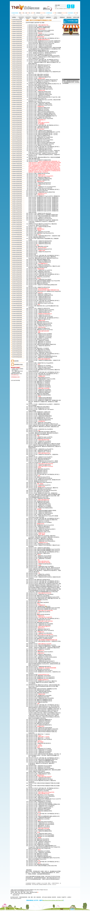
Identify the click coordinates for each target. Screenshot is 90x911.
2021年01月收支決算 (17, 151)
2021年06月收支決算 (17, 142)
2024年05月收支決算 (17, 73)
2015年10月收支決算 (17, 276)
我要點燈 (62, 17)
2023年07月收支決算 (17, 92)
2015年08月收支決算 (17, 280)
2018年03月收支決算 (17, 218)
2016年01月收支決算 (17, 270)
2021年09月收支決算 (17, 136)
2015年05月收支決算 (17, 285)
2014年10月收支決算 (17, 299)
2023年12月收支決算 (17, 82)
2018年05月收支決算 (17, 214)
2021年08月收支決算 (17, 138)
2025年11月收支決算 (17, 37)
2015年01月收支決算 (17, 293)
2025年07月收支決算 (17, 45)
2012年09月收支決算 (17, 349)
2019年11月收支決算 (17, 179)
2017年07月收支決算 (17, 234)
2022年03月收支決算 (17, 124)
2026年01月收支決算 (17, 33)
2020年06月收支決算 (17, 165)
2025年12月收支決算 (17, 35)
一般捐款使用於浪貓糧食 (28, 18)
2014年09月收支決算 (17, 301)
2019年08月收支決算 (17, 185)
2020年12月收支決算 (17, 153)
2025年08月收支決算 (17, 43)
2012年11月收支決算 (17, 345)
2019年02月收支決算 (17, 197)
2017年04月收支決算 (17, 240)
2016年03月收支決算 (17, 266)
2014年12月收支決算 (17, 295)
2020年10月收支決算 (17, 157)
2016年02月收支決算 (17, 268)
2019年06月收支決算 (17, 189)
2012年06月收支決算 (17, 354)
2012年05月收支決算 (17, 356)
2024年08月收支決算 (17, 67)
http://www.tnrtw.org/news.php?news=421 (53, 900)
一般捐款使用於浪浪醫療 (35, 18)
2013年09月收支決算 (17, 325)
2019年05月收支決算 (17, 191)
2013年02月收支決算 (17, 339)
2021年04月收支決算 (17, 145)
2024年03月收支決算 (17, 76)
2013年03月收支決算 (17, 337)
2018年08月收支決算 (17, 209)
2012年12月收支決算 (17, 343)
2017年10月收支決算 (17, 228)
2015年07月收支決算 (17, 282)
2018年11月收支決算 (17, 203)
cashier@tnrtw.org (14, 374)
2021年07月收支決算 (17, 140)
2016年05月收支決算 (17, 262)
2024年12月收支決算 (17, 59)
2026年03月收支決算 (17, 29)
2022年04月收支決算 (17, 122)
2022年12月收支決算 (17, 106)
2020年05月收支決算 (17, 167)
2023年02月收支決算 (17, 102)
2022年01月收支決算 (17, 128)
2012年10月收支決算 (17, 347)
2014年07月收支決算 (17, 305)
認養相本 (48, 17)
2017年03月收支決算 (17, 242)
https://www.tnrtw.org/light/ (16, 898)
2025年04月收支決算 (17, 51)
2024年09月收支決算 (17, 65)
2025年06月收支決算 (17, 47)
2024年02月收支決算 (17, 78)
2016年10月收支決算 (17, 252)
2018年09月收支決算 (17, 207)
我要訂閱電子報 (16, 894)
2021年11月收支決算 (17, 132)
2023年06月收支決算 (17, 94)
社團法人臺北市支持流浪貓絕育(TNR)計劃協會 (20, 889)
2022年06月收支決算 (17, 118)
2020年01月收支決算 (17, 175)
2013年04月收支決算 (17, 335)
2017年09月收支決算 (17, 230)
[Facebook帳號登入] (72, 7)
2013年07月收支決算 (17, 329)
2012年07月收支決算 (17, 352)
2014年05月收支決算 (17, 309)
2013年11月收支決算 (17, 321)
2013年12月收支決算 (17, 319)
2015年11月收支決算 (17, 274)
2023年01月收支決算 (17, 104)
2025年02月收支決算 (17, 55)
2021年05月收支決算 (17, 143)
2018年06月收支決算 (17, 213)
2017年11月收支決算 (17, 226)
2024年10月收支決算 (17, 63)
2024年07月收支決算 (17, 69)
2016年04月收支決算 (17, 264)
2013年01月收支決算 (17, 341)
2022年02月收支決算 (17, 126)
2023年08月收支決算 (17, 90)
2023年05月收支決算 (17, 96)
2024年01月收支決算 (17, 80)
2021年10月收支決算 (17, 134)
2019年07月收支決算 (17, 187)
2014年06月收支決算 (17, 307)
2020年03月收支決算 (17, 171)
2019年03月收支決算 (17, 195)
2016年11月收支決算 (17, 250)
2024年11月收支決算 (17, 61)
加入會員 (57, 8)
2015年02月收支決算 (17, 291)
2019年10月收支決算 (17, 181)
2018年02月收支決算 (17, 220)
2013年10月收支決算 (17, 323)
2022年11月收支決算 (17, 108)
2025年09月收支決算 (17, 41)
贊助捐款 (69, 17)
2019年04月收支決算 (17, 193)
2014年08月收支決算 (17, 303)
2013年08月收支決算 (17, 327)
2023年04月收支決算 (17, 98)
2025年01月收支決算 (17, 57)
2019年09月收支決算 (17, 183)
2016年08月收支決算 (17, 256)
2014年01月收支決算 (17, 317)
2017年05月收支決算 (17, 238)
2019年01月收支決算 (17, 199)
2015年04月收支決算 (17, 287)
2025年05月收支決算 (17, 49)
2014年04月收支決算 (17, 311)
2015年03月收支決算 (17, 289)
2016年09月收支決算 (17, 254)
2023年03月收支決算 (17, 100)
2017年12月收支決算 (17, 224)
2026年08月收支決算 (17, 19)
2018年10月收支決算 (17, 205)
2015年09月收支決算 (17, 278)
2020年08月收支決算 (17, 161)
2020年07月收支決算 (17, 163)
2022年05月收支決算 (17, 120)
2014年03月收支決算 (17, 313)
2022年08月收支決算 (17, 114)
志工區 (72, 8)
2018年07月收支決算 (17, 211)
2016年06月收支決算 (17, 260)
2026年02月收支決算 (17, 31)
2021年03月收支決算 (17, 147)
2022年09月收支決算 (17, 112)
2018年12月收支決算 (17, 201)
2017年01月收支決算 (17, 246)
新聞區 (14, 17)
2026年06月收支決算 (17, 23)
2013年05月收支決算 (17, 333)
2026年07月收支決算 (17, 21)
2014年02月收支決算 (17, 315)
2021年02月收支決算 (17, 149)
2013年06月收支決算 (17, 331)
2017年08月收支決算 (17, 232)
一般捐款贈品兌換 (55, 18)
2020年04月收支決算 (17, 169)
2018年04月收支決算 (17, 216)
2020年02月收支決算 (17, 173)
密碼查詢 (61, 8)
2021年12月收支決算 (17, 130)
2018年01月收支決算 (17, 222)
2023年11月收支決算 (17, 84)
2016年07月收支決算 (17, 258)
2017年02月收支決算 (17, 244)
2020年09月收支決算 (17, 159)
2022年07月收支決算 (17, 116)
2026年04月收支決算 (17, 27)
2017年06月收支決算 (17, 236)
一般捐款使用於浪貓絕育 (21, 18)
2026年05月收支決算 (17, 25)
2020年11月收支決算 (17, 155)
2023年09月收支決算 (17, 88)
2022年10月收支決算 (17, 110)
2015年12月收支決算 (17, 272)
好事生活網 (76, 17)
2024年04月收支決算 (17, 74)
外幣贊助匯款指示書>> (15, 377)
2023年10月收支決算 (17, 86)
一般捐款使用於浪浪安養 (42, 18)
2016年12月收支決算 (17, 248)
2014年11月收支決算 (17, 297)
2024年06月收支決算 (17, 71)
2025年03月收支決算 (17, 53)
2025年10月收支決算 (17, 39)
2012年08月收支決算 (17, 351)
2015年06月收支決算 (17, 283)
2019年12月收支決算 (17, 177)
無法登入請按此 (67, 8)
